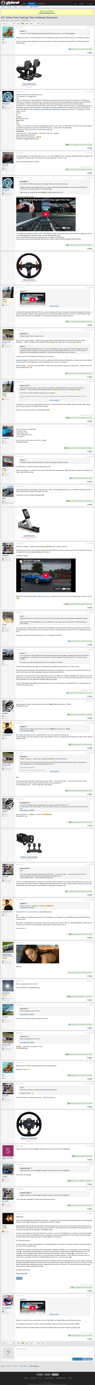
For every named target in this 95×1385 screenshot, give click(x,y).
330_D (22, 346)
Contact (26, 1378)
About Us (33, 1378)
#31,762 (91, 1004)
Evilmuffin (23, 756)
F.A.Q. (40, 1378)
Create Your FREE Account (46, 13)
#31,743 (91, 153)
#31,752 (91, 612)
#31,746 (91, 330)
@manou (19, 41)
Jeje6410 (22, 726)
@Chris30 (19, 360)
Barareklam (23, 334)
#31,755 (91, 723)
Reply (90, 52)
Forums (31, 3)
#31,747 (91, 381)
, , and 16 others (83, 1287)
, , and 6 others (80, 321)
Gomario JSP (24, 385)
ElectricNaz (23, 181)
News (24, 3)
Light (40, 1374)
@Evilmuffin (48, 109)
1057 (14, 23)
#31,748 (91, 426)
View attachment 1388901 (27, 1014)
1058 (18, 23)
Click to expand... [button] (54, 306)
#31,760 (91, 942)
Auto (55, 1374)
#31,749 (91, 456)
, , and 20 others (81, 1054)
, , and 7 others (82, 822)
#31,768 (91, 1189)
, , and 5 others (81, 1103)
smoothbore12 (24, 803)
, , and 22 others (80, 604)
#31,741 (91, 27)
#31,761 (91, 981)
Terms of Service (49, 1378)
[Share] (87, 27)
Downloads (41, 3)
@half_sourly (65, 109)
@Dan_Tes (41, 596)
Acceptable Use (61, 1378)
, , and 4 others (80, 417)
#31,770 (91, 1295)
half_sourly (23, 1008)
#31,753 (91, 649)
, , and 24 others (81, 144)
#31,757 (91, 799)
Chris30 (22, 291)
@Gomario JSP (39, 109)
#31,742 (91, 91)
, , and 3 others (81, 49)
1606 (38, 23)
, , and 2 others (82, 478)
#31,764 (91, 1062)
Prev (4, 23)
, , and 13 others (81, 245)
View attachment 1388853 (27, 730)
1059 (22, 23)
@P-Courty (31, 237)
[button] (35, 3)
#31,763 (91, 1032)
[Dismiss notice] (92, 11)
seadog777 (6, 20)
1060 (27, 23)
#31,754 (91, 701)
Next (43, 23)
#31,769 (91, 1213)
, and (84, 1156)
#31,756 (91, 753)
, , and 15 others (80, 448)
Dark (48, 1374)
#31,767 (91, 1164)
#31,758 (91, 864)
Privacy (70, 1378)
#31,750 (91, 486)
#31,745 (91, 287)
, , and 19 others (82, 714)
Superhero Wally (25, 1168)
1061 (31, 23)
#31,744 (91, 178)
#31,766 (91, 1146)
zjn (21, 616)
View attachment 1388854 (27, 810)
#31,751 (91, 543)
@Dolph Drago (56, 109)
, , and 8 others (82, 744)
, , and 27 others (82, 996)
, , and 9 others (80, 169)
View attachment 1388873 (27, 907)
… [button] (10, 23)
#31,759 (91, 899)
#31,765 (91, 1083)
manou (22, 31)
